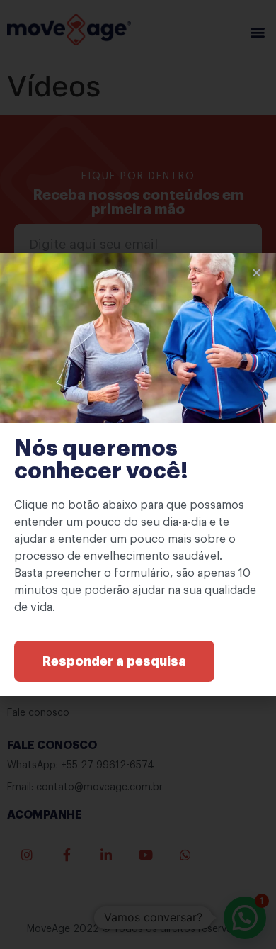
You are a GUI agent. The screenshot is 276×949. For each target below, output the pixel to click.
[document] (138, 474)
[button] (114, 661)
